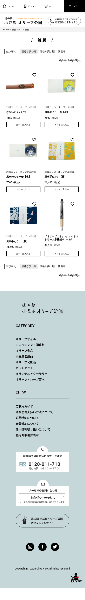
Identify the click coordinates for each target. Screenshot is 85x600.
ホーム (11, 6)
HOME (6, 29)
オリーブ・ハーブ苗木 (30, 379)
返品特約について (27, 417)
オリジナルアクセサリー (31, 373)
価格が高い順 (47, 51)
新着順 (61, 51)
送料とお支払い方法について (34, 412)
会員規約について (27, 423)
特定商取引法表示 (27, 435)
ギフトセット (24, 368)
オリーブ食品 (24, 350)
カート (52, 6)
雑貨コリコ (17, 29)
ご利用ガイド (24, 406)
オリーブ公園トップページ (42, 520)
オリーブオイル (26, 339)
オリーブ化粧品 (26, 362)
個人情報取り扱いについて (33, 429)
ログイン (32, 6)
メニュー (77, 6)
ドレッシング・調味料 (30, 344)
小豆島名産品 (24, 356)
